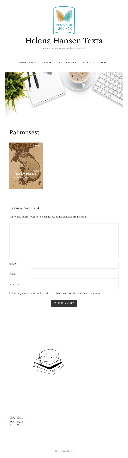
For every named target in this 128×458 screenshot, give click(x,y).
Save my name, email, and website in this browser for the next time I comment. (56, 293)
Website (14, 285)
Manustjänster (27, 62)
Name (13, 264)
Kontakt (89, 62)
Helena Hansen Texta (64, 41)
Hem (103, 62)
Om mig (71, 62)
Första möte (52, 62)
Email (13, 274)
